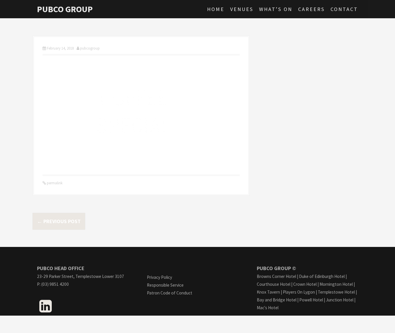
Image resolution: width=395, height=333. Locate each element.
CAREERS (311, 9)
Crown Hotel (305, 284)
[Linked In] (45, 309)
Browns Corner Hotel (276, 276)
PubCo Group (65, 8)
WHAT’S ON (275, 9)
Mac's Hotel (267, 307)
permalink (54, 183)
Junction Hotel (339, 300)
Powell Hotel (311, 300)
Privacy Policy (159, 277)
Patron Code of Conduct (169, 293)
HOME (215, 9)
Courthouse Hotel (273, 284)
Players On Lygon (299, 292)
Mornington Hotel (336, 284)
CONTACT (344, 9)
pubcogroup (90, 48)
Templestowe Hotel (336, 292)
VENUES (241, 9)
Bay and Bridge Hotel (276, 300)
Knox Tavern (268, 292)
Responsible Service (165, 285)
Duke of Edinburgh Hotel (322, 276)
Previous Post (59, 221)
